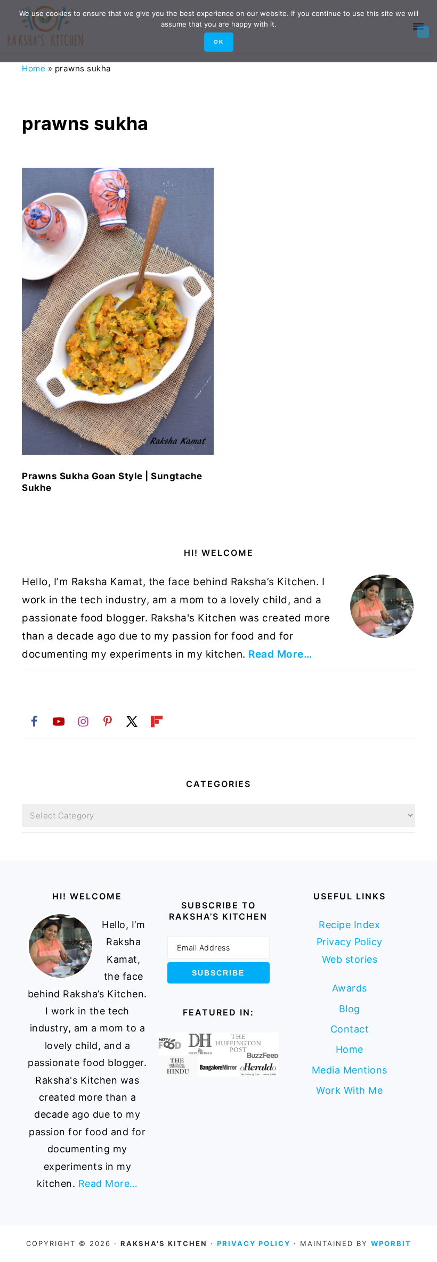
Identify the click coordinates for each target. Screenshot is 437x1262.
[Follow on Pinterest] (107, 721)
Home (33, 68)
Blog (349, 1008)
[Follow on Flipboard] (156, 721)
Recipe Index (349, 924)
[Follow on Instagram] (83, 721)
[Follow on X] (132, 721)
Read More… (280, 654)
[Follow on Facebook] (34, 721)
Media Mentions (349, 1070)
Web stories (350, 959)
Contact (349, 1029)
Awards (349, 988)
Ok (219, 42)
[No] (423, 32)
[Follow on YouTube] (58, 721)
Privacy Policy (350, 941)
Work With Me (349, 1090)
